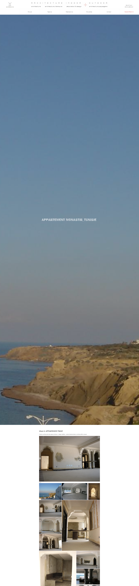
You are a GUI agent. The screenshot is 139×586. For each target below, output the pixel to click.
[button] (40, 458)
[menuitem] (30, 11)
